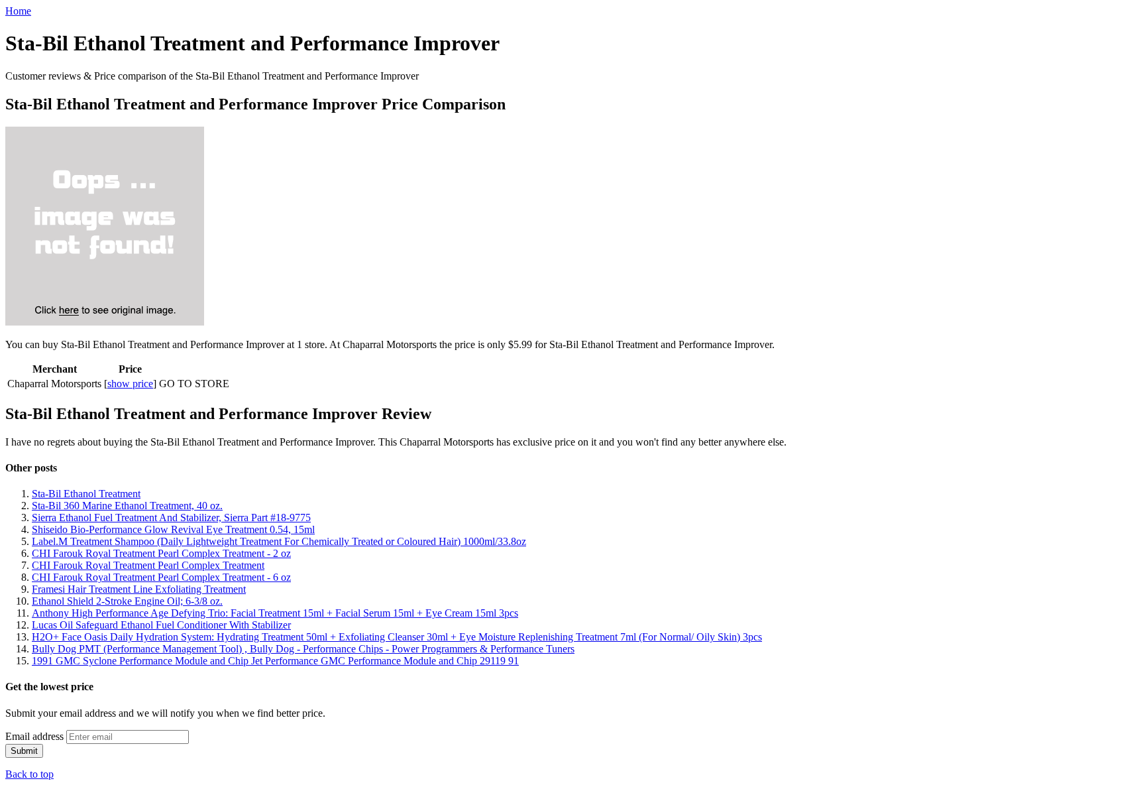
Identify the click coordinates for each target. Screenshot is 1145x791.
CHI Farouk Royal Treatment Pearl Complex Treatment (148, 565)
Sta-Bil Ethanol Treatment (86, 493)
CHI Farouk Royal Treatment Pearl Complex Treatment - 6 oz (161, 577)
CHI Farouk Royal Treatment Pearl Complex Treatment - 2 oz (161, 553)
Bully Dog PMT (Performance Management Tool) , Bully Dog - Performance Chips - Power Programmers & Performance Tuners (303, 648)
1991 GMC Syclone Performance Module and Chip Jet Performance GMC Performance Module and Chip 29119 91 (275, 660)
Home (18, 11)
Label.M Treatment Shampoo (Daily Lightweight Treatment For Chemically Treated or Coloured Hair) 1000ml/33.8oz (279, 541)
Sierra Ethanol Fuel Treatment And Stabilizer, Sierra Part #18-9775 (171, 517)
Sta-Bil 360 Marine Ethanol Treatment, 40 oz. (127, 505)
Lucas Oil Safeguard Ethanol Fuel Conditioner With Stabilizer (161, 625)
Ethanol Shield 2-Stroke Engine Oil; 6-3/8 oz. (127, 601)
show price (130, 383)
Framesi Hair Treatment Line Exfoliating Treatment (139, 589)
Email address (34, 736)
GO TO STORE (194, 383)
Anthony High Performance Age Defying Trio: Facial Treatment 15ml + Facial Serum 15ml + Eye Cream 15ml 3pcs (275, 613)
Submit (24, 751)
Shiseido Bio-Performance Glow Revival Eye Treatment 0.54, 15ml (173, 529)
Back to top (29, 774)
